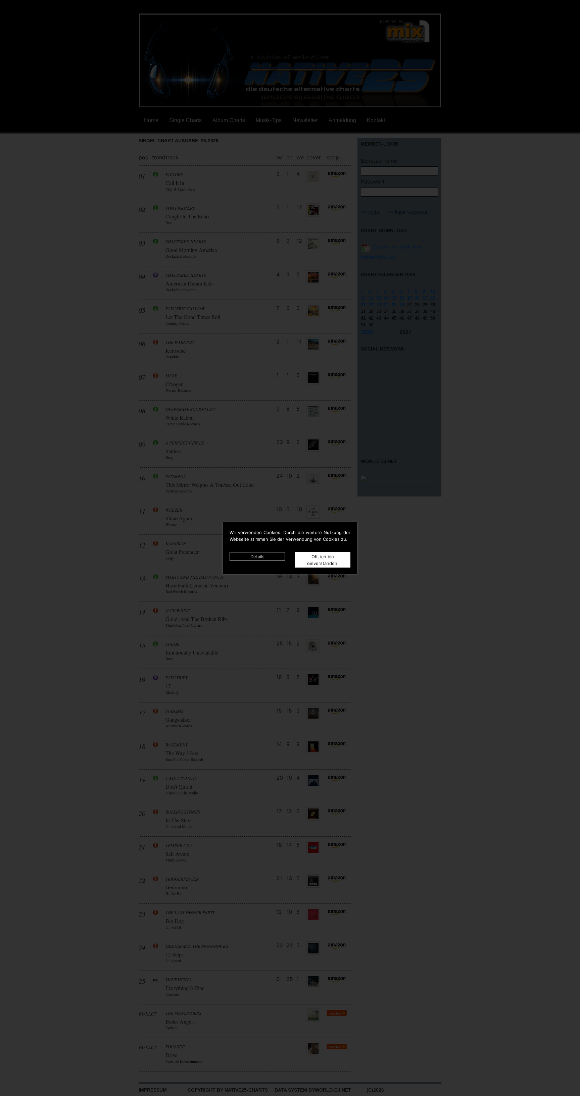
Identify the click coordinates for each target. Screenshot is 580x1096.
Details (257, 556)
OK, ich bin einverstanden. (323, 560)
